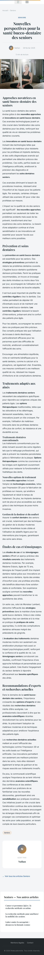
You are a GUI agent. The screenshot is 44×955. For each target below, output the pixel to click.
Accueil (5, 10)
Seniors (13, 10)
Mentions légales (17, 943)
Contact (30, 943)
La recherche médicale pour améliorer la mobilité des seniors (22, 915)
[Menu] (27, 2)
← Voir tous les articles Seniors (16, 876)
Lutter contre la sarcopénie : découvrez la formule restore (18, 923)
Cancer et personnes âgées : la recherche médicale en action (18, 906)
